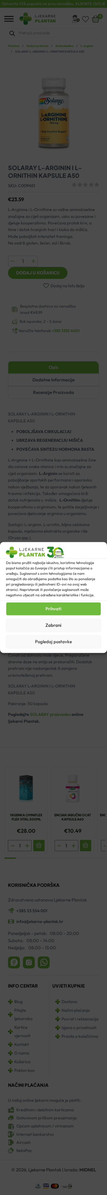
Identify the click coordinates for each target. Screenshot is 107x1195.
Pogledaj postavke (53, 641)
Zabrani (53, 625)
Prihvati (53, 609)
